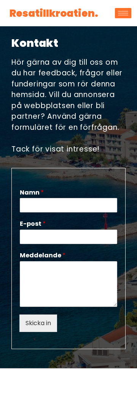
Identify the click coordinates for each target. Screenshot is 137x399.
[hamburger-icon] (123, 13)
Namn (32, 193)
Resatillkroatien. (54, 13)
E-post (33, 224)
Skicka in (38, 323)
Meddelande (42, 256)
